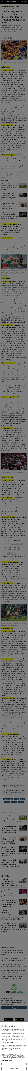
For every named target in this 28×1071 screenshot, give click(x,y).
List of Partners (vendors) (7, 1060)
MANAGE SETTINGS (14, 1068)
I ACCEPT (14, 1064)
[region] (14, 1046)
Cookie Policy (13, 1042)
